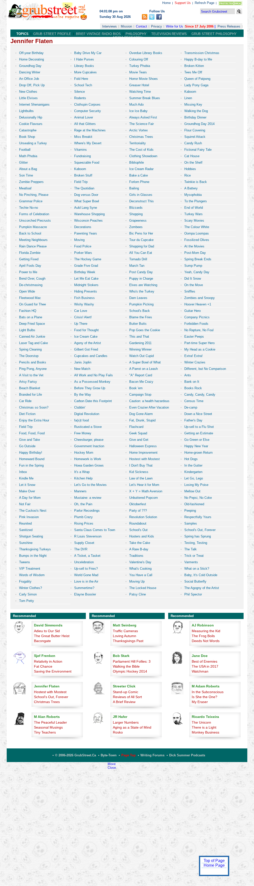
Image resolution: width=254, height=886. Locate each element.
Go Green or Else (196, 440)
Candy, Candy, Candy (199, 394)
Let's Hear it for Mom (144, 485)
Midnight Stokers (86, 285)
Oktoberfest (137, 504)
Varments (191, 562)
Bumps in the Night (33, 556)
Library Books (84, 66)
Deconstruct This (141, 201)
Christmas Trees (141, 137)
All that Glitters (85, 124)
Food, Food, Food (32, 433)
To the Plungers (195, 201)
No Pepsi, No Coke (198, 498)
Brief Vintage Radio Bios (98, 34)
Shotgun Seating (31, 536)
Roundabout (137, 523)
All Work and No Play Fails (93, 375)
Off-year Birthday (31, 53)
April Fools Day (30, 265)
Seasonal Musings (48, 727)
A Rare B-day (138, 549)
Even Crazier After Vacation (149, 407)
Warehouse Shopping (89, 214)
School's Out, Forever (200, 530)
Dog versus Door (86, 195)
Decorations (82, 227)
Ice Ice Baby (138, 111)
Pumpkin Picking (141, 304)
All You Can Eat (140, 253)
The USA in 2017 (205, 666)
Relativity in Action (48, 661)
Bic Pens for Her (141, 233)
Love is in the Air (86, 581)
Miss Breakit (83, 137)
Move (112, 764)
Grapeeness (138, 220)
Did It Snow (192, 278)
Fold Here (81, 79)
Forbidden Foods (196, 323)
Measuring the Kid (206, 631)
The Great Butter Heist (51, 636)
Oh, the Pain (83, 504)
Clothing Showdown (143, 156)
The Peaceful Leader (50, 722)
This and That (139, 336)
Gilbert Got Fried (86, 349)
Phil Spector (193, 594)
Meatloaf (25, 188)
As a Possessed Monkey (92, 382)
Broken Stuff (83, 175)
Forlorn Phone (139, 182)
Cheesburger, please (88, 440)
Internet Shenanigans (34, 104)
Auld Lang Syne (85, 207)
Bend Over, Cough (32, 278)
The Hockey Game (87, 259)
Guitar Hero (192, 311)
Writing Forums (152, 755)
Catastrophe (27, 130)
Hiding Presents (85, 291)
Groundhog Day (30, 66)
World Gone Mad (86, 575)
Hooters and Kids (141, 536)
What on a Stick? (196, 568)
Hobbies (190, 169)
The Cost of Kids (141, 149)
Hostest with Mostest (144, 459)
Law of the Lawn (141, 478)
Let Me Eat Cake (86, 278)
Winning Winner (140, 349)
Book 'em (136, 388)
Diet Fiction (27, 414)
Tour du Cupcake (141, 240)
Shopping (136, 214)
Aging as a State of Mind (132, 727)
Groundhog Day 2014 (199, 124)
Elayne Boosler (85, 594)
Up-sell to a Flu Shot (199, 427)
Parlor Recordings (87, 510)
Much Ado (136, 104)
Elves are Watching (143, 285)
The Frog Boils (203, 636)
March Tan (136, 265)
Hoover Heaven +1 (197, 304)
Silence (79, 91)
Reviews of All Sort (127, 697)
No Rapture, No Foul (199, 330)
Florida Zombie (29, 253)
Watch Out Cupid (141, 356)
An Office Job (29, 79)
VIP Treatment (29, 568)
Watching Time (140, 91)
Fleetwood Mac (30, 298)
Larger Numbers (126, 722)
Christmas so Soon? (33, 407)
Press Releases (229, 26)
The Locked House (142, 588)
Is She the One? (204, 697)
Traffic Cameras (125, 631)
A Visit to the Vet (31, 375)
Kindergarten (193, 472)
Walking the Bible (126, 666)
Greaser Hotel (139, 85)
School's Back (139, 311)
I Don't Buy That (141, 465)
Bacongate (42, 641)
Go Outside (27, 446)
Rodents (80, 98)
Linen (188, 98)
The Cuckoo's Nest (32, 510)
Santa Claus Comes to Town (94, 530)
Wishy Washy (84, 304)
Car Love (80, 311)
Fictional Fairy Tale (198, 149)
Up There (80, 323)
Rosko (118, 732)
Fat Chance (43, 666)
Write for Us (174, 26)
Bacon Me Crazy (141, 382)
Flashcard (136, 427)
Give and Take (29, 440)
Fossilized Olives (196, 240)
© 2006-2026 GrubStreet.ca (75, 755)
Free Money (82, 433)
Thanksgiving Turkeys (35, 549)
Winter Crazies (194, 362)
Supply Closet (84, 543)
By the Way (82, 394)
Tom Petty (26, 601)
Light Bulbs (27, 330)
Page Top (128, 755)
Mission (126, 26)
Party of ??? (138, 510)
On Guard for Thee (32, 304)
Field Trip (81, 182)
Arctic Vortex (138, 130)
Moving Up (137, 581)
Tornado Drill (138, 259)
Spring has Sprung (197, 536)
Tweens (24, 562)
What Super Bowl (86, 201)
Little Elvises (28, 98)
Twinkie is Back (195, 182)
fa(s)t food (81, 420)
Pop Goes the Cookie (144, 330)
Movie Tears (138, 72)
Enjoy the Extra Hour (34, 420)
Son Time (26, 175)
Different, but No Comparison (205, 369)
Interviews (109, 26)
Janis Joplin (82, 362)
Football (25, 149)
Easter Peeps (194, 336)
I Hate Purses (84, 59)
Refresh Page (204, 3)
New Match (82, 369)
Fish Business (84, 298)
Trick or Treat (194, 556)
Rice (187, 175)
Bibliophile (136, 162)
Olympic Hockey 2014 (130, 671)
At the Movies (194, 246)
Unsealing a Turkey (33, 143)
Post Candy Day (141, 272)
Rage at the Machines (90, 130)
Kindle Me (26, 478)
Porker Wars (83, 253)
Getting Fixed (28, 259)
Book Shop (27, 137)
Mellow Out (192, 491)
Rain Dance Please (33, 246)
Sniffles (189, 291)
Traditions (136, 556)
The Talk (190, 549)
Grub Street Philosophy (214, 34)
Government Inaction (89, 446)
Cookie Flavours (30, 124)
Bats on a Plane (30, 317)
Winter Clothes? (30, 588)
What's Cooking (140, 568)
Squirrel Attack (194, 137)
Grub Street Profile (52, 34)
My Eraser (200, 702)
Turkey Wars (193, 214)
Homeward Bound (31, 459)
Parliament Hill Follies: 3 (132, 661)
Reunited (25, 523)
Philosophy (136, 34)
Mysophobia (193, 195)
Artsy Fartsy (28, 382)
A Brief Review (124, 702)
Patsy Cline (137, 594)
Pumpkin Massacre (33, 227)
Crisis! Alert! (83, 317)
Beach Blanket (29, 388)
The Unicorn (201, 722)
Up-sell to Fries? (86, 568)
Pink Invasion (29, 517)
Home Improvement (143, 452)
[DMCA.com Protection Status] (229, 4)
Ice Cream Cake (85, 336)
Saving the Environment (52, 671)
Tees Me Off (193, 72)
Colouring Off (138, 59)
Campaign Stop (140, 394)
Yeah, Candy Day (196, 272)
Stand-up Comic (125, 692)
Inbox (23, 472)
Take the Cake (139, 543)
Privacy (156, 26)
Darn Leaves (138, 298)
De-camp (190, 407)
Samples (190, 523)
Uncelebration (84, 562)
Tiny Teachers (45, 732)
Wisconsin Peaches (88, 220)
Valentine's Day (140, 562)
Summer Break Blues (144, 98)
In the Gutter (193, 465)
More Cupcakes (85, 72)
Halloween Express (143, 446)
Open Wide (27, 291)
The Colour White (196, 227)
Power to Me (28, 272)
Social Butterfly (195, 581)
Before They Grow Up (89, 388)
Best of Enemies (204, 661)
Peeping (190, 510)
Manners (80, 491)
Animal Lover (83, 117)
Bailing (134, 188)
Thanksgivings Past (128, 641)
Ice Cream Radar (141, 169)
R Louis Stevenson (87, 536)
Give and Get (138, 440)
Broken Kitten (194, 66)
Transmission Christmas (201, 53)
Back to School (30, 233)
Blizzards (136, 207)
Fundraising (82, 156)
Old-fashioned (194, 504)
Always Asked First (143, 117)
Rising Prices (83, 523)
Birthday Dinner (195, 117)
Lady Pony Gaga (196, 85)
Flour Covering (194, 130)
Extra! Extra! (193, 356)
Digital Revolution (86, 414)
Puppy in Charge (141, 278)
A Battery (191, 188)
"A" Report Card (140, 375)
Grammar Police (30, 201)
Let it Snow (27, 485)
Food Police (82, 246)
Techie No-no (28, 207)
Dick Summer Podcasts (187, 755)
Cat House (191, 156)
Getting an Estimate (198, 433)
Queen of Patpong (197, 79)
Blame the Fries (140, 317)
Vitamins (80, 149)
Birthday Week (84, 272)
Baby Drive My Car (87, 53)
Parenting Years (85, 233)
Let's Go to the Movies (90, 485)
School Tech (83, 85)
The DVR (80, 549)
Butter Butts (138, 323)
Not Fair (25, 504)
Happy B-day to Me (198, 59)
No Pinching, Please (33, 195)
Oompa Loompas (196, 233)
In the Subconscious (207, 692)
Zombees (136, 227)
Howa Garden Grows (89, 465)
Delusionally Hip (30, 117)
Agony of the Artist (87, 343)
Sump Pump (193, 265)
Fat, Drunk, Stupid (142, 420)
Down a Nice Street (198, 414)
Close (112, 767)
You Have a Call (140, 575)
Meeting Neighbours (33, 240)
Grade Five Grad (86, 265)
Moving (79, 240)
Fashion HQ (27, 311)
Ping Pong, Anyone (33, 369)
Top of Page (214, 860)
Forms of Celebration (34, 214)
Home (166, 3)
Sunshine (25, 543)
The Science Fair (141, 124)
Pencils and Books (32, 362)
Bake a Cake (138, 175)
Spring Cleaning (30, 349)
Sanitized (25, 530)
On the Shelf (193, 162)
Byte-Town (109, 755)
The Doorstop (28, 356)
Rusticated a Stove (88, 427)
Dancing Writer (29, 72)
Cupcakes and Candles (90, 356)
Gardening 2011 (140, 343)
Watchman (200, 671)
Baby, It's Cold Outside (200, 575)
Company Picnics (197, 317)
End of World (193, 207)
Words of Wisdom (32, 575)
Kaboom (190, 91)
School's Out (138, 530)
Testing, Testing (195, 543)
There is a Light (204, 727)
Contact (141, 26)
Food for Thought (86, 330)
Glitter (23, 162)
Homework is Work (87, 459)
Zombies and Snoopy (199, 298)
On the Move (193, 285)
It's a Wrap (82, 472)
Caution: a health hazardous (149, 401)
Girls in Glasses (140, 195)
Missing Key (193, 104)
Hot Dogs (191, 459)
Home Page (214, 865)
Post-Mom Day (195, 253)
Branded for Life (30, 394)
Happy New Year (196, 446)
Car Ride (25, 401)
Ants (187, 375)
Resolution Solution (143, 517)
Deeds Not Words (206, 641)
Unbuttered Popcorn (143, 498)
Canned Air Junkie (32, 336)
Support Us (183, 3)
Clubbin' (79, 407)
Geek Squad (138, 433)
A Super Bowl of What (145, 362)
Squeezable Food (86, 162)
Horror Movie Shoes (143, 79)
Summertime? (84, 588)
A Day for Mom (30, 498)
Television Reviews (169, 34)
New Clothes (28, 91)
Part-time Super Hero (199, 343)
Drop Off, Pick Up (32, 85)
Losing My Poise (196, 485)
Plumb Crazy (83, 517)
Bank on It (191, 382)
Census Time (193, 401)
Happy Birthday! (30, 452)
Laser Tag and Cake (33, 343)
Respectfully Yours (197, 517)
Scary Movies (194, 220)
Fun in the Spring (31, 465)
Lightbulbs (26, 111)
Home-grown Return (198, 452)
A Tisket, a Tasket (87, 556)
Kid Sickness (138, 472)
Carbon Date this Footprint (93, 401)
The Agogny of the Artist (201, 588)
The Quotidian (84, 188)
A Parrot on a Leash (143, 369)
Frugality (25, 581)
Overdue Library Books (145, 53)
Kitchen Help (83, 478)
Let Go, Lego (193, 478)
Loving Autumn (124, 636)
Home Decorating (31, 59)
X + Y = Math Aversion (145, 491)
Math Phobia (28, 156)
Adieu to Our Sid (47, 631)
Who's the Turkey (141, 291)
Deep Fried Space (32, 323)
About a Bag (28, 169)
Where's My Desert (87, 143)
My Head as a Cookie (199, 349)
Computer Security (87, 111)
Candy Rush (193, 143)
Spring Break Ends (197, 259)
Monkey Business (205, 732)
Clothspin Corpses (87, 104)
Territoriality (137, 143)
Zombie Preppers (31, 182)
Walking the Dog (196, 111)
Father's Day (193, 420)
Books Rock (193, 388)
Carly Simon (28, 594)
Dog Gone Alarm (141, 414)
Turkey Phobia (139, 66)
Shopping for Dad (141, 246)
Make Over (27, 491)
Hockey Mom (83, 452)
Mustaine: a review (87, 498)
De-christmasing (30, 285)
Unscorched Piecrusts (35, 220)
